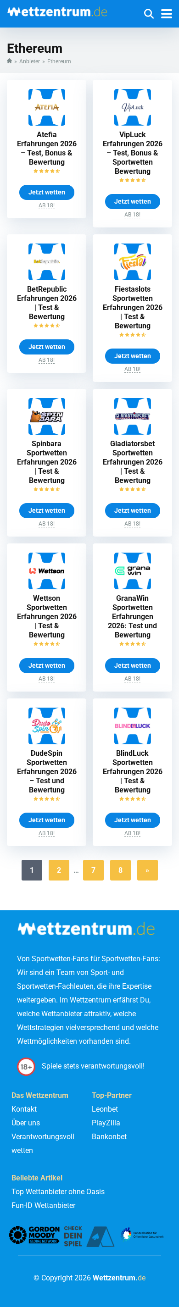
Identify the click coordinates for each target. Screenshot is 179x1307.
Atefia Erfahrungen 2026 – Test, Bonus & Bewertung (47, 148)
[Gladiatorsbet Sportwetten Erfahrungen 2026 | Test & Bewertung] (132, 432)
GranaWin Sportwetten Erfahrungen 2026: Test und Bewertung (132, 616)
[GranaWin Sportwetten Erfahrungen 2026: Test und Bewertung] (132, 586)
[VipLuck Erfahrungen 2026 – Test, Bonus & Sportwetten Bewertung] (132, 123)
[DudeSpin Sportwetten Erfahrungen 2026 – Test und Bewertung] (46, 741)
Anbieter (29, 61)
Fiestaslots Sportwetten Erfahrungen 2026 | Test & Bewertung (132, 307)
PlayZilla (106, 1123)
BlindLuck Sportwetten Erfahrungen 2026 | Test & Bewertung (132, 771)
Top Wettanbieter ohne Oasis (58, 1191)
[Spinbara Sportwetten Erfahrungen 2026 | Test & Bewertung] (46, 432)
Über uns (25, 1123)
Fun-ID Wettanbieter (43, 1205)
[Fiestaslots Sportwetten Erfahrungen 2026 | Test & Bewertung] (132, 277)
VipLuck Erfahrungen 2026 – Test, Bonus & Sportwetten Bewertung (132, 153)
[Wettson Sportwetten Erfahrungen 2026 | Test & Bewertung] (46, 586)
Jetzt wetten (46, 192)
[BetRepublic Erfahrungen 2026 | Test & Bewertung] (46, 277)
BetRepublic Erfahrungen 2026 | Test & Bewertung (47, 303)
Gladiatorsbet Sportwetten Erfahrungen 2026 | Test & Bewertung (132, 462)
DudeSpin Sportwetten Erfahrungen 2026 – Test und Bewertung (47, 771)
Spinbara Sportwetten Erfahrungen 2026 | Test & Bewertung (47, 462)
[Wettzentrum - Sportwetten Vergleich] (59, 9)
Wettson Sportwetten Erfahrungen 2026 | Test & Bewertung (47, 616)
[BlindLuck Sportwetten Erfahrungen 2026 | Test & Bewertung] (132, 741)
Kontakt (24, 1109)
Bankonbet (109, 1136)
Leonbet (105, 1109)
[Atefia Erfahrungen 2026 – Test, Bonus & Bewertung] (46, 123)
